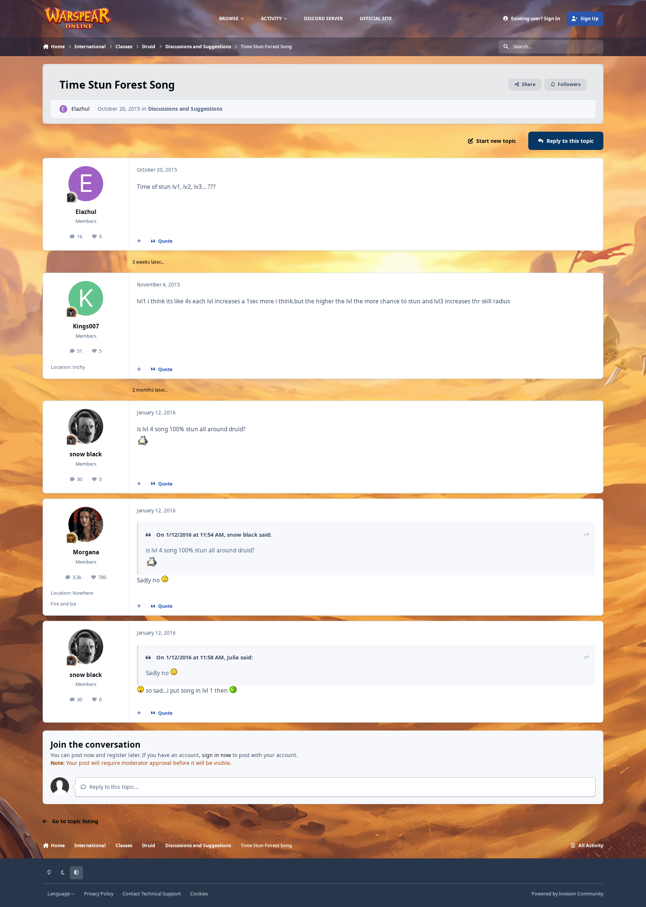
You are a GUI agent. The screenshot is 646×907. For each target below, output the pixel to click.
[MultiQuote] (139, 241)
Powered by (567, 894)
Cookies (199, 894)
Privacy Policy (98, 894)
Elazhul (80, 108)
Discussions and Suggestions (185, 108)
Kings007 (86, 326)
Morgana (86, 552)
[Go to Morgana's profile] (86, 524)
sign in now (216, 755)
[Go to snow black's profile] (86, 426)
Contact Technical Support (152, 894)
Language (59, 894)
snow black (86, 454)
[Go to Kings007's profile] (86, 298)
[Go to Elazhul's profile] (63, 109)
